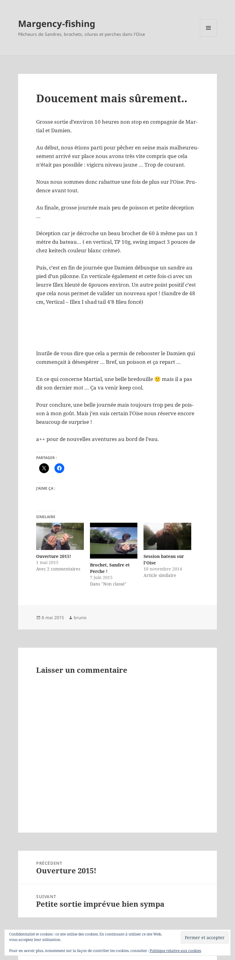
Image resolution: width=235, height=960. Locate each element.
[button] (63, 335)
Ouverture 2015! (53, 556)
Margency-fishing (56, 23)
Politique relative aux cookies (175, 950)
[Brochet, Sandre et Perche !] (113, 541)
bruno (80, 617)
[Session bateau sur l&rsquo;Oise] (167, 536)
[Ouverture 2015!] (60, 536)
